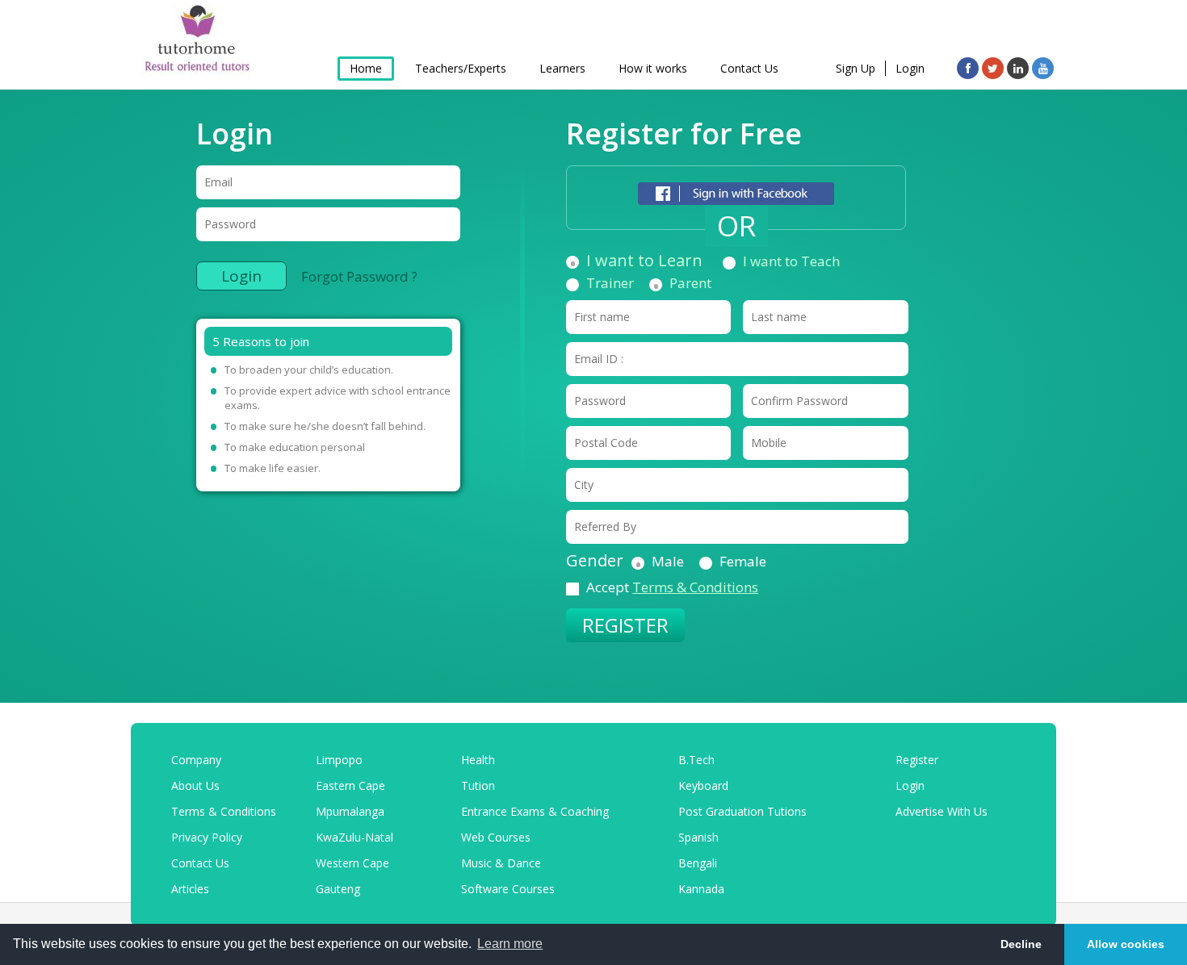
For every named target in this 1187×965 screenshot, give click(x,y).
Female (742, 561)
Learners (562, 68)
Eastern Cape (350, 785)
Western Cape (352, 863)
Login (910, 68)
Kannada (701, 888)
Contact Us (749, 68)
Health (478, 759)
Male (668, 561)
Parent (690, 283)
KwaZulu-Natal (354, 837)
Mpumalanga (350, 811)
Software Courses (508, 888)
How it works (653, 68)
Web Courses (496, 837)
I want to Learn (644, 260)
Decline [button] (1021, 944)
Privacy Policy (206, 837)
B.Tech (696, 759)
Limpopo (339, 759)
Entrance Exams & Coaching (535, 811)
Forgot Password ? (359, 276)
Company (196, 759)
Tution (478, 785)
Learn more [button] (510, 943)
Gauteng (338, 888)
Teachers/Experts (460, 68)
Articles (190, 888)
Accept (672, 587)
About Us (195, 785)
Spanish (698, 837)
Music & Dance (501, 863)
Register (916, 759)
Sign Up (855, 68)
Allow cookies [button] (1125, 944)
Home (366, 68)
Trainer (610, 283)
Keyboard (703, 785)
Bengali (697, 863)
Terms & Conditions (695, 587)
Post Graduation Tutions (742, 811)
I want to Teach (791, 261)
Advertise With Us (941, 811)
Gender (594, 561)
